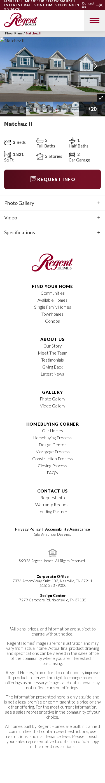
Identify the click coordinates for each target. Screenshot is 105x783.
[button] (100, 4)
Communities (53, 293)
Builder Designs (57, 534)
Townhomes (52, 314)
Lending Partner (52, 511)
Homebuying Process (52, 437)
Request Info (52, 497)
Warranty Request (52, 504)
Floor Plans (14, 33)
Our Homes (52, 430)
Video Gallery (52, 405)
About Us (52, 339)
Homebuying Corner (52, 423)
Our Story (52, 345)
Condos (52, 320)
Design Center (52, 444)
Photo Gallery (52, 398)
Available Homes (52, 300)
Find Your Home (52, 286)
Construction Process (52, 458)
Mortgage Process (53, 451)
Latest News (52, 373)
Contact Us (52, 490)
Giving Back (52, 366)
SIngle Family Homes (52, 307)
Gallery (52, 392)
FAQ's (52, 472)
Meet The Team (52, 352)
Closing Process (52, 465)
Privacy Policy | (30, 529)
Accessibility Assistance (67, 529)
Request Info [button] (56, 179)
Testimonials (52, 359)
